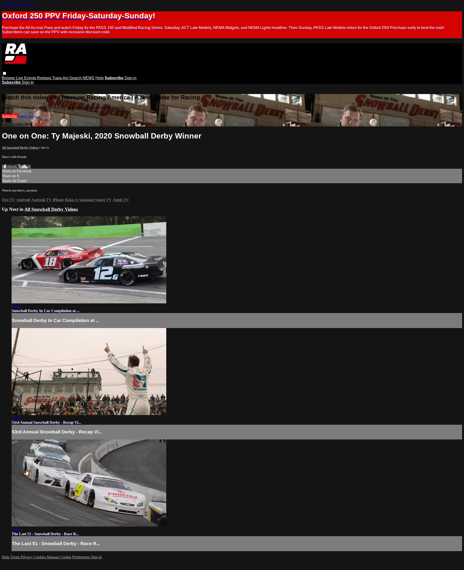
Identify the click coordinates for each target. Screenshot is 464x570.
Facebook (10, 166)
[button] (4, 73)
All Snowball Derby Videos (20, 147)
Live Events (26, 78)
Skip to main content (17, 4)
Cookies (40, 557)
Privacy (27, 557)
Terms (15, 557)
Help (99, 78)
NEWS (88, 78)
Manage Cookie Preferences (69, 557)
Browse (9, 78)
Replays (44, 78)
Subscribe (10, 116)
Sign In (28, 82)
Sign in (130, 78)
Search (76, 78)
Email (26, 166)
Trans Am (60, 78)
